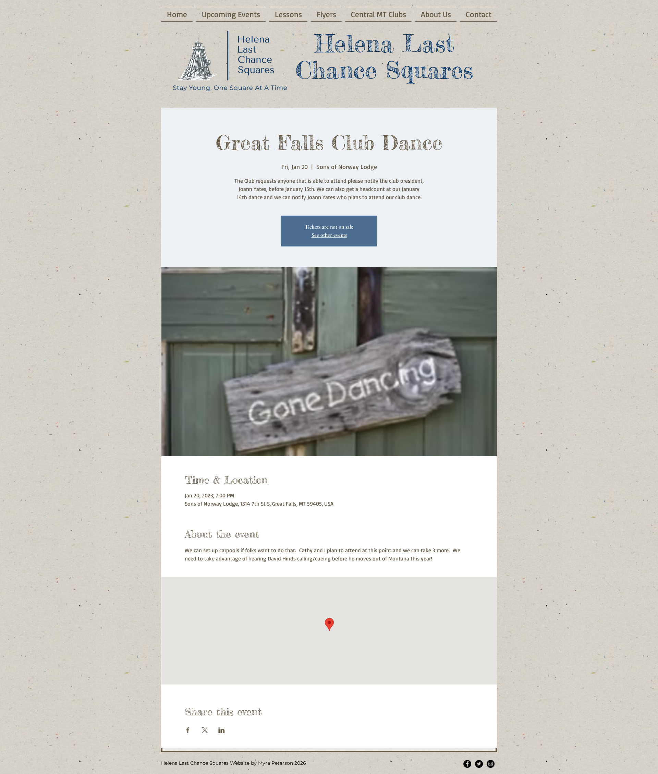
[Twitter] (479, 764)
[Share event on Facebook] (188, 730)
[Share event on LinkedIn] (221, 730)
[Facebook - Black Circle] (467, 764)
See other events (329, 235)
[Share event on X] (205, 730)
